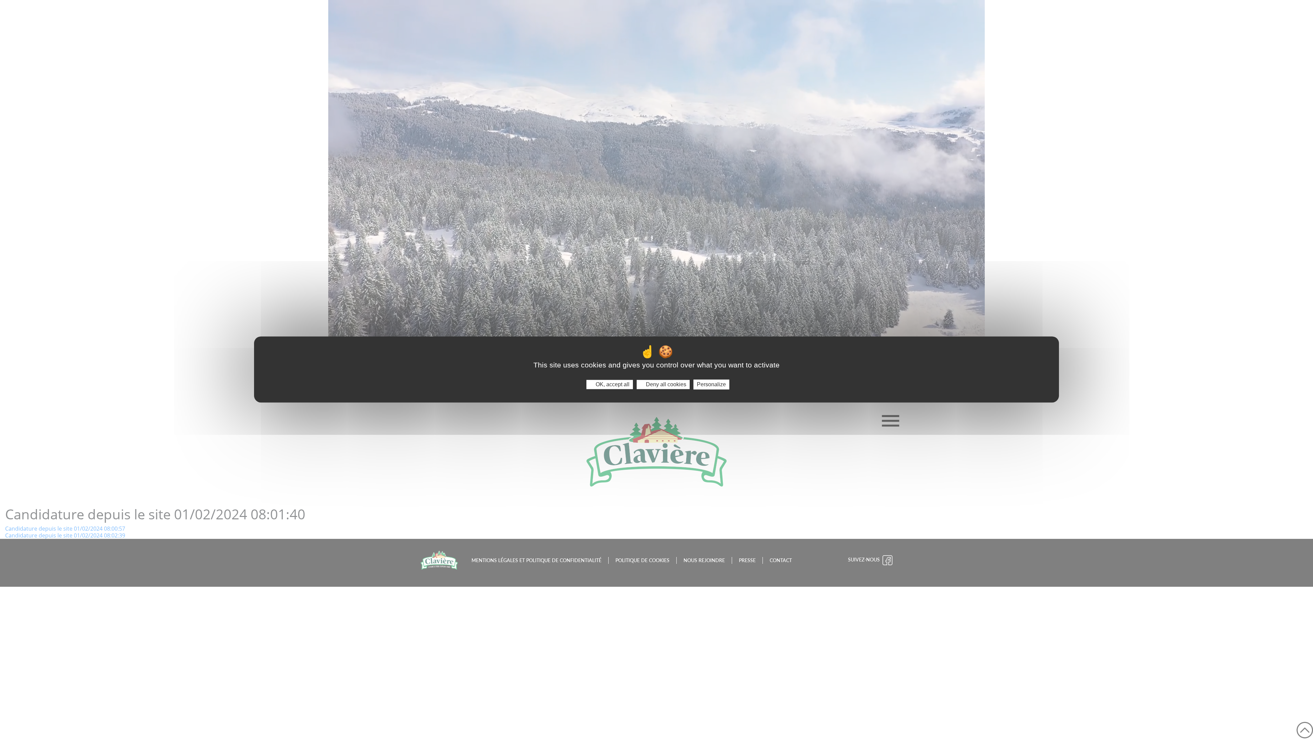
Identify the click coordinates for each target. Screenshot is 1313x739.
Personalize (711, 384)
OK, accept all (611, 384)
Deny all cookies (665, 384)
